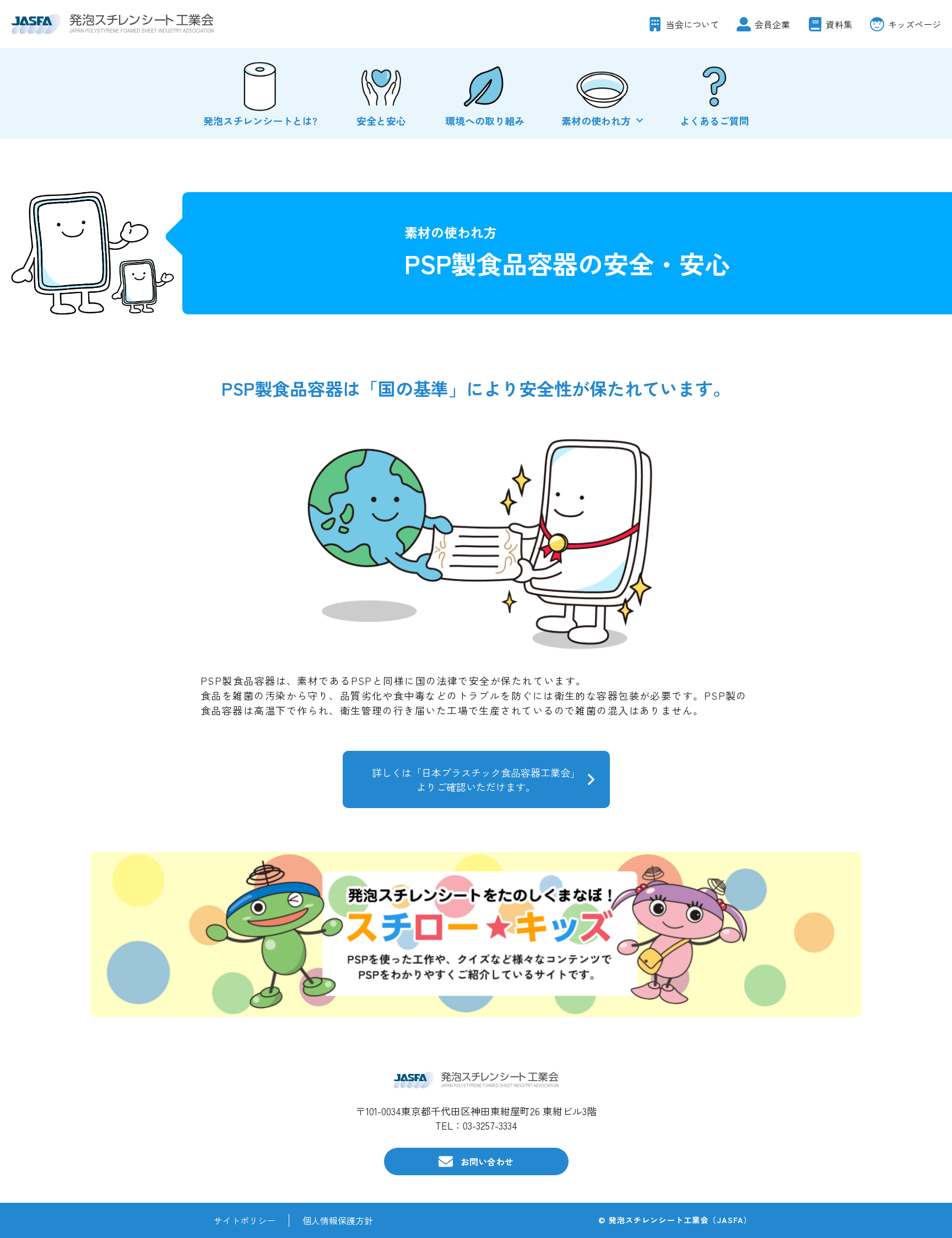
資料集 (839, 24)
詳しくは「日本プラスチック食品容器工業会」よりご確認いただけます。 (476, 779)
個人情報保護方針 (337, 1220)
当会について (692, 24)
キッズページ (914, 24)
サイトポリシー (244, 1220)
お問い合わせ (487, 1161)
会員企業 (772, 24)
